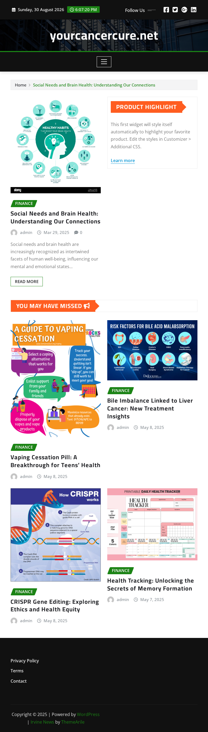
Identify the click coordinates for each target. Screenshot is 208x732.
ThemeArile (72, 722)
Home (21, 85)
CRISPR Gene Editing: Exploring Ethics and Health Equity (55, 605)
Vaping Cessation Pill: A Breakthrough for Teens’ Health (55, 461)
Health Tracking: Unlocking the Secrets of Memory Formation (150, 584)
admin (26, 232)
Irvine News (42, 722)
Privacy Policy (25, 661)
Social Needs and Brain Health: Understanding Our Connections (94, 85)
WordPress (88, 714)
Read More (26, 281)
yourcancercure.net (104, 35)
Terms (17, 671)
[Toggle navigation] (104, 61)
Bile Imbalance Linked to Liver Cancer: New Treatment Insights (150, 408)
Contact (19, 681)
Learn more (123, 160)
